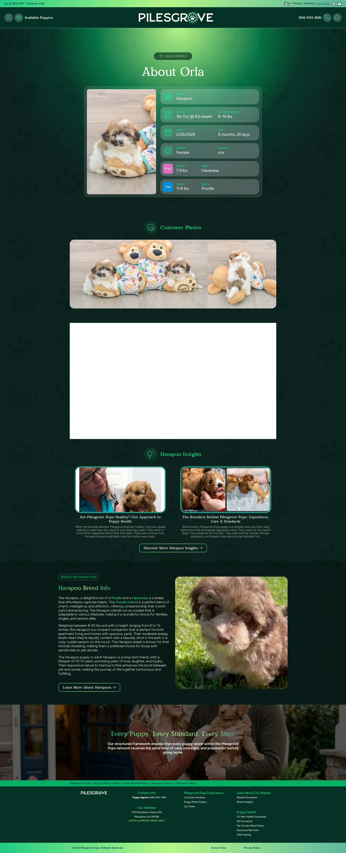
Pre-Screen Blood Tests (250, 825)
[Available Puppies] (18, 17)
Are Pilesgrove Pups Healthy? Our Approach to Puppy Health (120, 519)
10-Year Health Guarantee (251, 816)
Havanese (139, 598)
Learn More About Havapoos (87, 687)
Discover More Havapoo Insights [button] (171, 548)
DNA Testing (244, 834)
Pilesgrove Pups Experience (203, 793)
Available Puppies (39, 17)
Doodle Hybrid (127, 602)
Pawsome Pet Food (247, 830)
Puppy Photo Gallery (107, 783)
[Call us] (327, 17)
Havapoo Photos (162, 783)
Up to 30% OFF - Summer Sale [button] (24, 3)
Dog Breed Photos (136, 783)
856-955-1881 (310, 17)
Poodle (116, 598)
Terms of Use (218, 847)
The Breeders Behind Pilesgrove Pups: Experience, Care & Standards (225, 519)
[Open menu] (8, 17)
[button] (334, 3)
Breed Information (247, 797)
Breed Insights (245, 801)
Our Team (189, 806)
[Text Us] (337, 17)
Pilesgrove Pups (80, 783)
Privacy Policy (252, 847)
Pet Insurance (244, 821)
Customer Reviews (194, 797)
